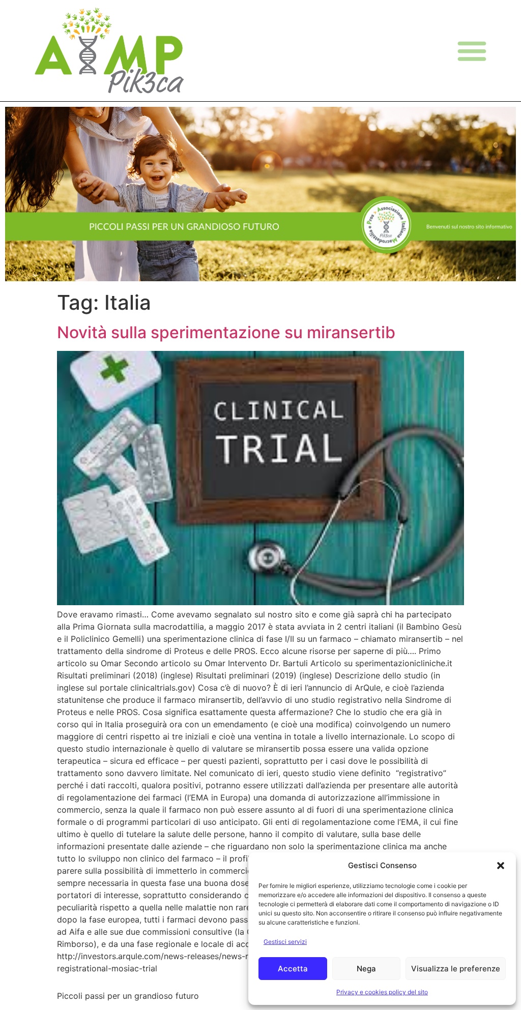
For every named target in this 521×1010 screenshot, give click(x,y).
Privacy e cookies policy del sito (382, 992)
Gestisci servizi (285, 941)
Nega (366, 968)
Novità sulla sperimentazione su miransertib (226, 332)
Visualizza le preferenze (455, 968)
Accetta (293, 968)
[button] (501, 865)
